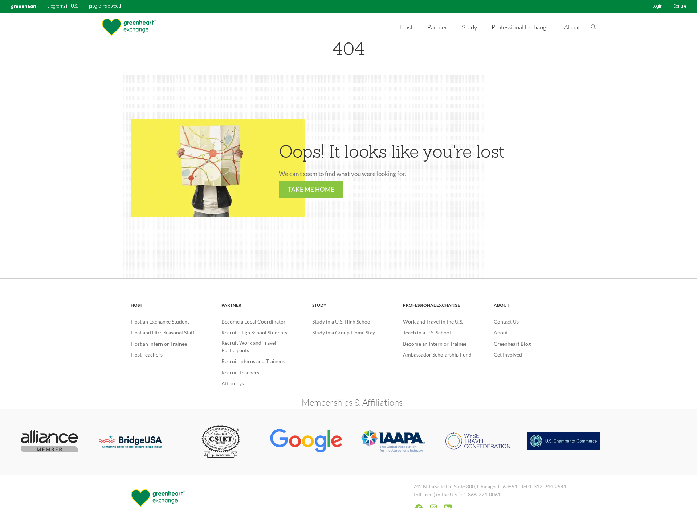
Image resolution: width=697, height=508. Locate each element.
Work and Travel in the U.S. (433, 321)
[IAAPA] (392, 442)
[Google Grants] (306, 442)
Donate (679, 6)
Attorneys (232, 383)
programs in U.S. (62, 6)
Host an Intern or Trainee (159, 344)
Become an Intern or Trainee (434, 344)
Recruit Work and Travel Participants (248, 346)
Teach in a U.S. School (427, 332)
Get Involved (508, 354)
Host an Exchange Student (160, 321)
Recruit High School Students (254, 332)
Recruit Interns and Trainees (253, 361)
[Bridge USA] (135, 442)
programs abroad (105, 6)
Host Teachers (147, 354)
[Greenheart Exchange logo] (129, 27)
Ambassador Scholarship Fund (437, 354)
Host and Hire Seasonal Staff (163, 332)
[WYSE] (477, 442)
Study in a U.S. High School (342, 321)
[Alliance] (49, 442)
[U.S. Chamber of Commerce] (563, 442)
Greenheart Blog (512, 344)
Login (657, 6)
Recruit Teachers (240, 372)
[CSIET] (220, 442)
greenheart (23, 6)
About (501, 305)
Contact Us (506, 321)
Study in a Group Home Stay (343, 332)
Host (136, 305)
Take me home (311, 189)
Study (319, 305)
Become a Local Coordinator (253, 321)
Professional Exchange (431, 305)
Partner (231, 305)
